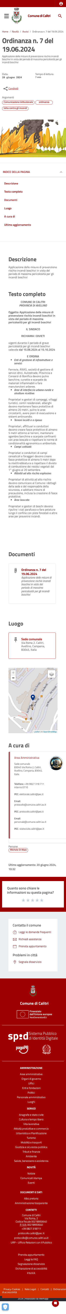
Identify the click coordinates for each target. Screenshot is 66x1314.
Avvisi (25, 32)
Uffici (31, 1083)
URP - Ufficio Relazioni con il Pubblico (31, 1242)
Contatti (31, 1210)
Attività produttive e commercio (31, 1129)
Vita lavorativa (31, 1124)
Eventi (31, 1183)
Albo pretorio (31, 1198)
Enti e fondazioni (31, 1088)
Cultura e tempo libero (31, 1119)
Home (5, 32)
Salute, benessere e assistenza (31, 1161)
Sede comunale (31, 639)
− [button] (13, 678)
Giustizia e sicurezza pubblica (31, 1147)
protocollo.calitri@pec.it (31, 1233)
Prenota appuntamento (31, 1255)
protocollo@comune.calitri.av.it (31, 1238)
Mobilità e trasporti (31, 1142)
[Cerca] (60, 16)
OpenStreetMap (50, 731)
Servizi (31, 1108)
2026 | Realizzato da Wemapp (33, 1298)
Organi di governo (31, 1079)
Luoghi (31, 1102)
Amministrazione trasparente (31, 1203)
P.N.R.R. (31, 1273)
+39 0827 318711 (31, 1229)
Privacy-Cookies (12, 1289)
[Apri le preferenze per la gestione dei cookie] (6, 1307)
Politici (31, 1093)
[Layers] (51, 674)
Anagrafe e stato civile (31, 1115)
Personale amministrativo (31, 1097)
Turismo (31, 1138)
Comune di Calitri (39, 15)
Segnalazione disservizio (31, 1264)
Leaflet (37, 731)
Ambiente (31, 1156)
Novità (15, 32)
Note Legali (30, 1289)
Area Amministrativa (26, 758)
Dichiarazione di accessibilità (31, 1268)
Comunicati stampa (31, 1178)
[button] (61, 4)
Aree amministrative (31, 1074)
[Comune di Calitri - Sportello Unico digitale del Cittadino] (16, 15)
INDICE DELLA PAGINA (16, 172)
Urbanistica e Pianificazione (31, 1133)
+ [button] (13, 672)
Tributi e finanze (31, 1152)
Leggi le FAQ (31, 1259)
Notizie (31, 1173)
